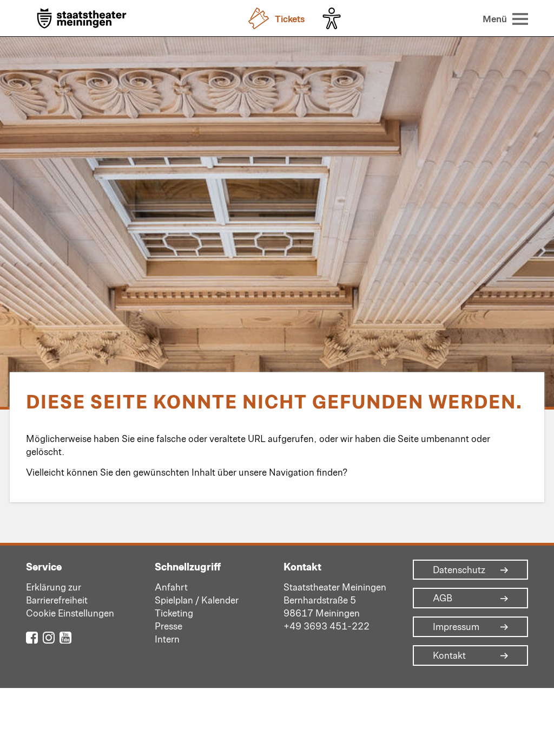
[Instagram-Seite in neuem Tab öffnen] (49, 637)
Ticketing (174, 613)
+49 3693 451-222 (326, 626)
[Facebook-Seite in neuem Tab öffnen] (32, 637)
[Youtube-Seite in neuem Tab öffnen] (65, 637)
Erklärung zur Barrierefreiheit (57, 593)
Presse (168, 626)
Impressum (456, 626)
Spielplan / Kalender (197, 600)
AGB (442, 598)
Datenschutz (459, 569)
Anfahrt (171, 587)
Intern (167, 639)
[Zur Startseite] (81, 19)
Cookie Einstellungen (70, 613)
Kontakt (449, 655)
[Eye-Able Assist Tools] (334, 18)
